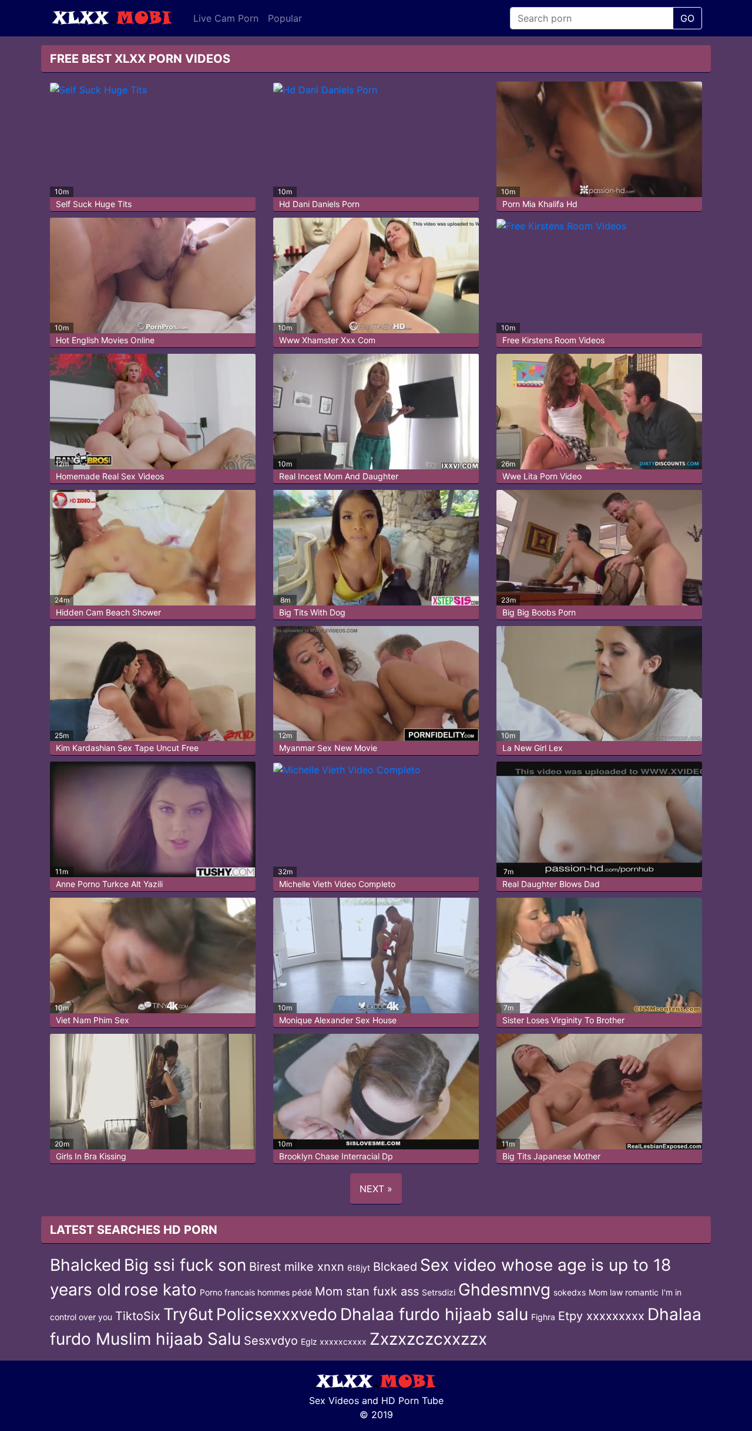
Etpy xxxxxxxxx (601, 1316)
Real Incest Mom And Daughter (338, 476)
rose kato (160, 1290)
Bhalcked (85, 1265)
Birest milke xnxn (296, 1267)
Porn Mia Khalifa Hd (540, 204)
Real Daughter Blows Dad (551, 884)
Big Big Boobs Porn (539, 612)
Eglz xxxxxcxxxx (334, 1342)
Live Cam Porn (225, 18)
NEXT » (376, 1189)
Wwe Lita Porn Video (542, 476)
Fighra (543, 1317)
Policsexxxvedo (276, 1314)
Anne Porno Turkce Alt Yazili (109, 884)
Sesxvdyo (271, 1341)
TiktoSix (137, 1316)
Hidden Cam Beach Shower (108, 612)
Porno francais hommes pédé (256, 1292)
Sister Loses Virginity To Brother (563, 1020)
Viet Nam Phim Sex (92, 1020)
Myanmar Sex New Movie (328, 748)
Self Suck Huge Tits (94, 204)
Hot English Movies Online (105, 340)
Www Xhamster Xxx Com (327, 340)
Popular (285, 18)
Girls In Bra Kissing (91, 1156)
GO (687, 18)
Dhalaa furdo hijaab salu (434, 1314)
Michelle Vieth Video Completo (337, 884)
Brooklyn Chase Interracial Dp (336, 1156)
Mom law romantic (624, 1292)
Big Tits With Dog (312, 612)
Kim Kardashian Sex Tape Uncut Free (127, 748)
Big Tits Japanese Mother (551, 1156)
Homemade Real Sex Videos (110, 476)
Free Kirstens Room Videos (553, 340)
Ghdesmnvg (504, 1290)
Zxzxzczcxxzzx (428, 1339)
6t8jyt (358, 1268)
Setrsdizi (438, 1292)
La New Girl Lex (532, 748)
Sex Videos (334, 1400)
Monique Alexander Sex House (338, 1020)
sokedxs (569, 1292)
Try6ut (188, 1314)
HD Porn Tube (412, 1400)
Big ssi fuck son (185, 1265)
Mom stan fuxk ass (367, 1291)
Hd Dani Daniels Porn (319, 204)
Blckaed (395, 1267)
